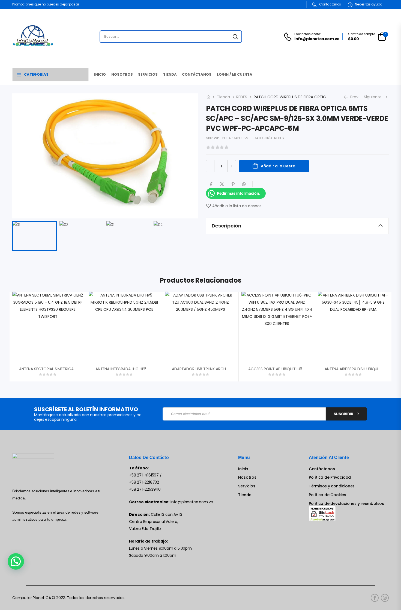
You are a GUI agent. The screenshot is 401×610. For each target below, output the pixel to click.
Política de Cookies (327, 495)
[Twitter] (222, 184)
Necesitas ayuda (368, 4)
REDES (241, 97)
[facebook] (375, 598)
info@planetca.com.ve (191, 502)
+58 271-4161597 (144, 475)
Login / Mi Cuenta (234, 74)
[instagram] (385, 598)
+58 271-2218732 (144, 482)
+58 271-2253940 (145, 489)
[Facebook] (211, 184)
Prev (352, 97)
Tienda (170, 74)
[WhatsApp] (244, 184)
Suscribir (343, 414)
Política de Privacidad (330, 477)
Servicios (148, 74)
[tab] (297, 226)
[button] (16, 561)
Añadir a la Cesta (278, 166)
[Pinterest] (233, 184)
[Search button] (235, 36)
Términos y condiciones (332, 486)
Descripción (226, 225)
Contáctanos (330, 4)
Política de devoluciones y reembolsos (346, 503)
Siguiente (375, 97)
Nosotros (122, 74)
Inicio (100, 74)
